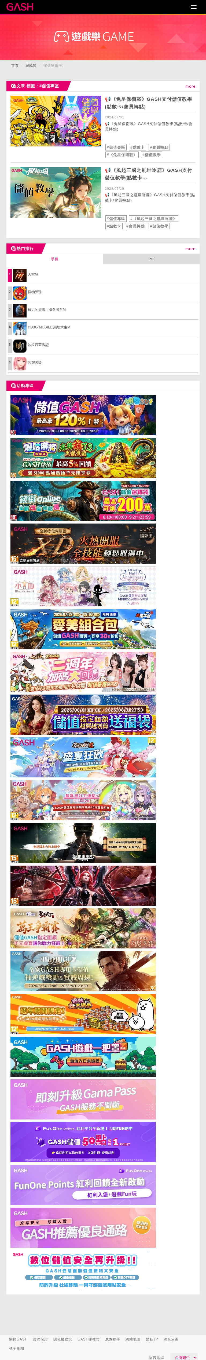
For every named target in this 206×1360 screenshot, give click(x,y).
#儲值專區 (116, 147)
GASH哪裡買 (89, 1339)
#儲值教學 (151, 155)
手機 (54, 259)
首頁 (15, 65)
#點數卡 (137, 147)
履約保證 (40, 1339)
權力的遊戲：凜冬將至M (47, 310)
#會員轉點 (159, 147)
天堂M (33, 274)
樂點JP (152, 1339)
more (190, 86)
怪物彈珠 (35, 292)
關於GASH (18, 1339)
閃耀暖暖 (35, 363)
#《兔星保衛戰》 (122, 155)
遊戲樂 (31, 65)
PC (151, 259)
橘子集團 (16, 1348)
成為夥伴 (112, 1339)
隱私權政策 (62, 1339)
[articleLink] (55, 121)
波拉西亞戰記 (38, 345)
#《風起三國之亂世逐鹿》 (153, 218)
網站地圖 (133, 1339)
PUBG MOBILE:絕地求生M (49, 327)
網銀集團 (171, 1339)
